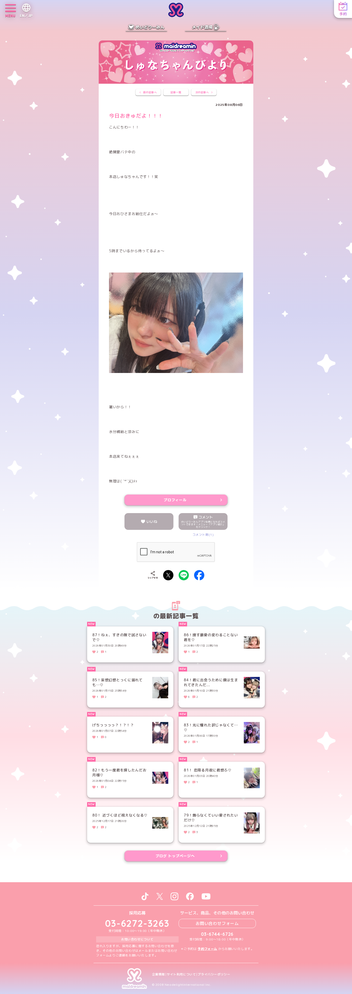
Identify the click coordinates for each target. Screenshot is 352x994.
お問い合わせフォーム (217, 923)
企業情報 (158, 974)
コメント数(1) (203, 534)
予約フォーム (207, 949)
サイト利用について (181, 974)
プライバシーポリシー (214, 974)
